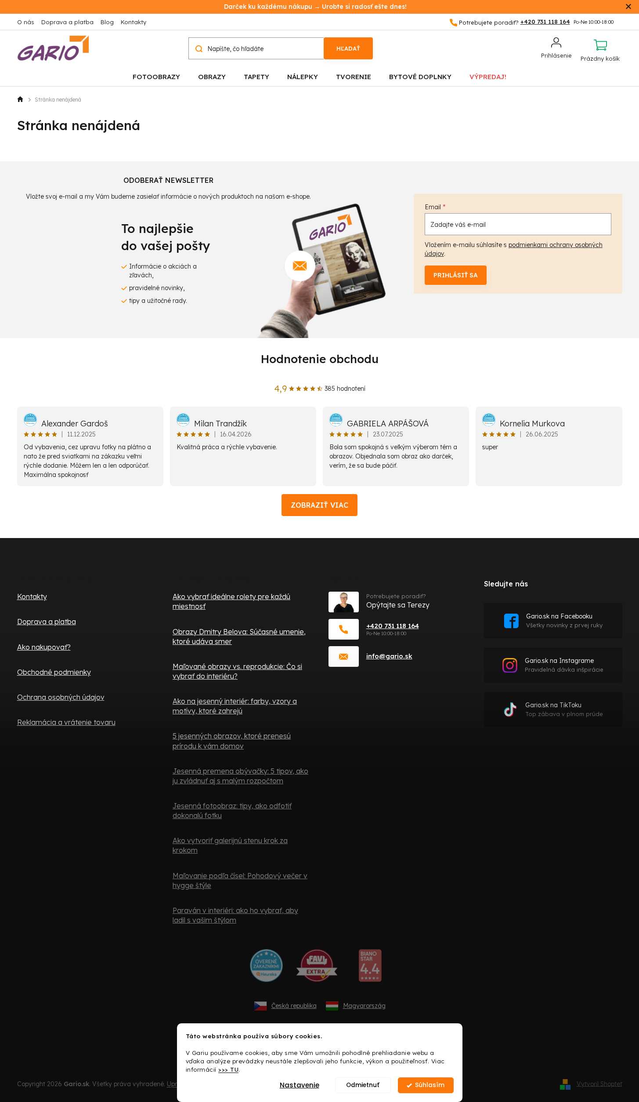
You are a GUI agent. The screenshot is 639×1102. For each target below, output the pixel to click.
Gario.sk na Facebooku (564, 620)
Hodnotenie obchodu (320, 359)
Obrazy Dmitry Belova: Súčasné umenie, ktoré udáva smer (239, 636)
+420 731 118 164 (392, 626)
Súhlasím (429, 1085)
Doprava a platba (67, 21)
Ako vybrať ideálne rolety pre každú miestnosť (231, 601)
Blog (107, 21)
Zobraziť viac (319, 505)
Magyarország (364, 1006)
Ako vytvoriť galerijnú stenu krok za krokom (230, 845)
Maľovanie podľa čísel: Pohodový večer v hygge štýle (240, 880)
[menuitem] (156, 76)
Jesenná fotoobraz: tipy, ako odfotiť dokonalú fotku (232, 810)
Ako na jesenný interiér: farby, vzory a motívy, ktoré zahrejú (235, 706)
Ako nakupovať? (44, 647)
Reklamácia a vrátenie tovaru (66, 722)
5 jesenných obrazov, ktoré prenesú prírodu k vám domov (232, 740)
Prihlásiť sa (455, 275)
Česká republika (294, 1006)
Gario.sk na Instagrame (564, 665)
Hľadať (348, 48)
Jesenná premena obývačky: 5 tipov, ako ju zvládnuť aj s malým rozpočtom (240, 776)
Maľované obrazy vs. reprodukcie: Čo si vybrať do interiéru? (237, 671)
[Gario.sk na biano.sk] (370, 969)
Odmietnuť (362, 1085)
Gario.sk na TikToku (564, 709)
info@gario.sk (389, 656)
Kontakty (133, 21)
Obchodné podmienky (54, 672)
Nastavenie (299, 1085)
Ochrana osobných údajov (61, 697)
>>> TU (228, 1069)
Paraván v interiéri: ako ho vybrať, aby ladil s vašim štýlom (235, 915)
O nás (25, 21)
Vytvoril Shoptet (599, 1083)
